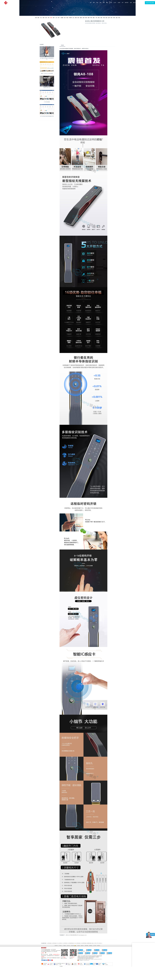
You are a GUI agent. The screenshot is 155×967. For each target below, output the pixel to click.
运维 (131, 2)
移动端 (110, 2)
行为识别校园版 (47, 101)
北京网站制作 (65, 943)
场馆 (43, 17)
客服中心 (82, 945)
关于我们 (60, 945)
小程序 (119, 2)
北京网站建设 (49, 943)
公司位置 (94, 945)
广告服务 (64, 945)
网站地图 (86, 945)
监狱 (109, 17)
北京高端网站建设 (71, 943)
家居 (51, 17)
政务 (111, 17)
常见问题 (72, 945)
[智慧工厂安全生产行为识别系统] (47, 66)
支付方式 (68, 945)
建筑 (81, 17)
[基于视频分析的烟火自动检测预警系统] (47, 51)
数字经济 (126, 2)
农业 (65, 17)
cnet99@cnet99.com (56, 954)
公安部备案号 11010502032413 (84, 960)
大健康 (61, 17)
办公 (41, 17)
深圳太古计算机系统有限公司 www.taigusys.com (76, 935)
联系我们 (98, 945)
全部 (36, 17)
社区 (46, 17)
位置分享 (42, 956)
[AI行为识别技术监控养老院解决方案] (47, 109)
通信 (94, 17)
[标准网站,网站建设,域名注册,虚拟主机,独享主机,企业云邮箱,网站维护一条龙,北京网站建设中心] (47, 960)
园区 (38, 17)
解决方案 (135, 2)
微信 (92, 943)
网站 (94, 2)
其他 (119, 17)
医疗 (59, 17)
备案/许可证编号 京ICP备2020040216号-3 (95, 959)
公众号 (115, 2)
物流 (67, 17)
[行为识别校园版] (47, 95)
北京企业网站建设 (77, 943)
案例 (139, 2)
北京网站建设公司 (55, 943)
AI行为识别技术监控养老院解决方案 (47, 116)
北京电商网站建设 (84, 943)
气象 (104, 17)
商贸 (99, 17)
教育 (76, 17)
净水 (49, 17)
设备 (101, 17)
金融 (116, 17)
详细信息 (62, 45)
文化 (73, 17)
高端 (97, 2)
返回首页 (56, 945)
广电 (96, 17)
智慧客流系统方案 (46, 87)
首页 (90, 2)
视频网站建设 (89, 943)
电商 (104, 2)
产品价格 (78, 945)
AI (101, 943)
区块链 (100, 943)
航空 (78, 17)
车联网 (70, 17)
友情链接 (90, 945)
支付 (142, 2)
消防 (114, 17)
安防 (86, 17)
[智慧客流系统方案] (47, 81)
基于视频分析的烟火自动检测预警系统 (47, 59)
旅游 (106, 17)
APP (122, 2)
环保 (91, 17)
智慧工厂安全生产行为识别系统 (47, 73)
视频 (107, 2)
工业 (56, 17)
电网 (88, 17)
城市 (54, 17)
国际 (100, 2)
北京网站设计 (60, 943)
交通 (83, 17)
